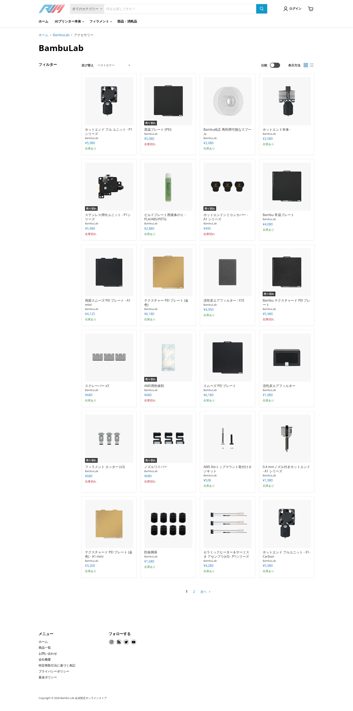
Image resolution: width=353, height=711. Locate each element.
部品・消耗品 (127, 21)
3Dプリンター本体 (68, 21)
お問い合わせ (48, 653)
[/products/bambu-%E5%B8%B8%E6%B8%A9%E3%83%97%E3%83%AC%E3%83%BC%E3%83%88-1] (287, 187)
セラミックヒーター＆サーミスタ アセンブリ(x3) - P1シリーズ (226, 554)
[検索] (261, 8)
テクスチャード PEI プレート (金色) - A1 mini (108, 554)
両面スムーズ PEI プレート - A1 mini (108, 302)
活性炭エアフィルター (279, 385)
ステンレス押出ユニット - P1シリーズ (108, 217)
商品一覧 (45, 647)
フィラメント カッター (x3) (105, 467)
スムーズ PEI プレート (219, 385)
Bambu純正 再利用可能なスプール (227, 131)
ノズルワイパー (155, 467)
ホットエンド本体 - (277, 129)
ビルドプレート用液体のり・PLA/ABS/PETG (165, 217)
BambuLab (61, 35)
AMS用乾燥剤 (154, 385)
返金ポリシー (48, 677)
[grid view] (306, 65)
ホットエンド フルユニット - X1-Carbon (286, 554)
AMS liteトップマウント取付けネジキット (227, 469)
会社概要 (45, 659)
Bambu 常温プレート (278, 215)
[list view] (311, 65)
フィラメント (99, 21)
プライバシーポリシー (54, 671)
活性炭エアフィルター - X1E (223, 300)
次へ (204, 591)
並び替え (88, 65)
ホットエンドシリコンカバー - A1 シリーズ (225, 217)
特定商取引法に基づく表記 (57, 665)
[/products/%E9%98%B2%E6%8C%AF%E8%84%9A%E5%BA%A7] (168, 524)
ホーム (43, 21)
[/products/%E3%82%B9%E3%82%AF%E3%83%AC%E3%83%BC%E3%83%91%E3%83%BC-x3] (109, 357)
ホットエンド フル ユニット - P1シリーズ (108, 131)
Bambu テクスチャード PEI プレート (286, 302)
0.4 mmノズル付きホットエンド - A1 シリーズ (286, 469)
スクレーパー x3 (97, 385)
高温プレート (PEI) (157, 129)
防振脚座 (150, 552)
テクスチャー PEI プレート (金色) (166, 302)
